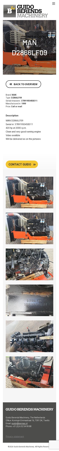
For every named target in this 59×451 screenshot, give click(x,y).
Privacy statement (15, 436)
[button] (23, 84)
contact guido (20, 164)
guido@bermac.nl (19, 423)
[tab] (22, 164)
